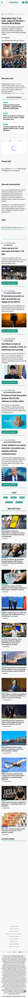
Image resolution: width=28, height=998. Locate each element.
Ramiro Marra (5, 646)
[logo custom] (14, 2)
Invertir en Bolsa (14, 926)
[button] (1, 2)
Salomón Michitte (6, 699)
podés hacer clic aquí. (17, 93)
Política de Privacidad (14, 946)
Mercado (13, 497)
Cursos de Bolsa (14, 939)
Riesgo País (14, 168)
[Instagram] (26, 2)
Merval (22, 497)
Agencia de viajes (14, 944)
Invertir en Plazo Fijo (14, 928)
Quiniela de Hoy (14, 941)
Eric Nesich (5, 591)
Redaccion (5, 538)
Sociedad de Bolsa (14, 936)
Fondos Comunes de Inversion (14, 934)
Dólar (5, 497)
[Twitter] (23, 2)
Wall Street (9, 502)
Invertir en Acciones (14, 931)
